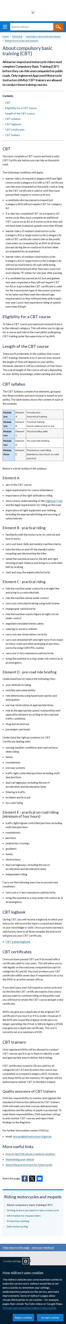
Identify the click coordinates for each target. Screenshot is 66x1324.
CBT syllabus (13, 118)
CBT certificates (15, 129)
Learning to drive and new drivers (43, 36)
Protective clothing (18, 1221)
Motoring (17, 36)
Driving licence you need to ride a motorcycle (33, 1210)
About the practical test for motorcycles (29, 1164)
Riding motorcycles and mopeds (21, 40)
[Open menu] (5, 27)
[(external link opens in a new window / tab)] (25, 1179)
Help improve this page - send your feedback (28, 1247)
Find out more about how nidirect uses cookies (29, 1307)
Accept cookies (50, 1317)
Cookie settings (12, 1261)
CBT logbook (13, 124)
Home (6, 36)
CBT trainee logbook (18, 941)
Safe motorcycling (17, 1226)
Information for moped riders (24, 1215)
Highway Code (53, 500)
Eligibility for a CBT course (21, 108)
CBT (8, 102)
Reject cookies (23, 1317)
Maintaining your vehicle (20, 1159)
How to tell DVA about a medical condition (30, 1153)
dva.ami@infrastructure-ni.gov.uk (32, 1136)
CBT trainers (12, 134)
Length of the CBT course (20, 113)
